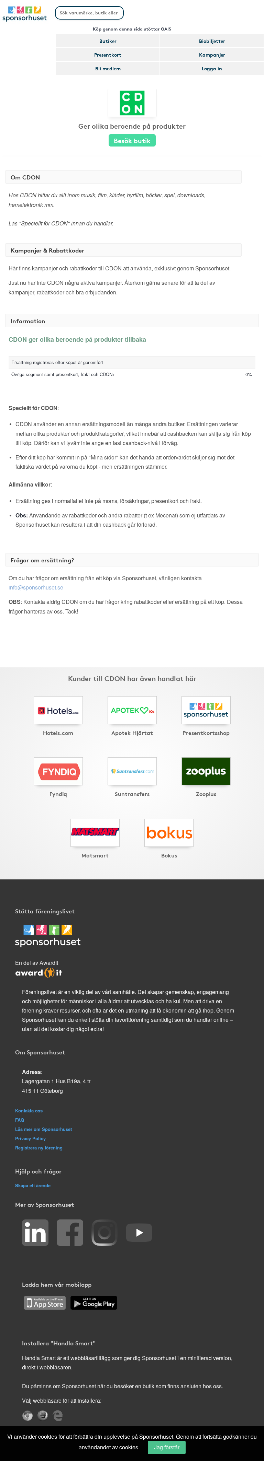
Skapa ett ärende (33, 1185)
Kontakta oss (29, 1110)
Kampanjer (212, 54)
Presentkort (107, 54)
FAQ (19, 1120)
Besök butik (132, 140)
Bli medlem (108, 68)
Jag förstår (166, 1447)
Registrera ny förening (39, 1147)
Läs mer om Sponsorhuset (43, 1129)
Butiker (108, 40)
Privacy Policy (30, 1138)
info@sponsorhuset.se (36, 587)
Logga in (212, 68)
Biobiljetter (212, 40)
